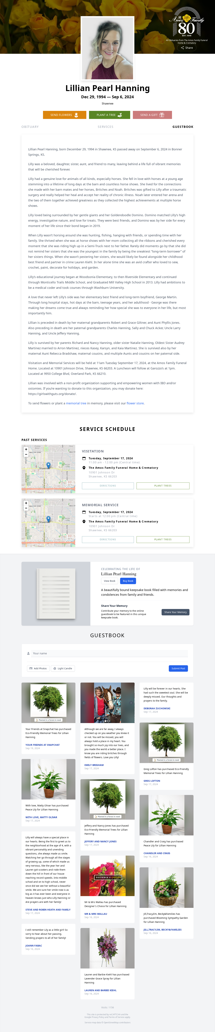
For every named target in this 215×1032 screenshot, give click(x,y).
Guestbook (183, 127)
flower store (135, 403)
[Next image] (131, 703)
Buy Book (128, 580)
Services (105, 127)
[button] (48, 465)
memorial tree (76, 403)
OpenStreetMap (111, 1022)
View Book (109, 580)
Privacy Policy (98, 1017)
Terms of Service (116, 1017)
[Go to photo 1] (105, 721)
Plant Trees (163, 485)
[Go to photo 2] (107, 721)
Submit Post (178, 668)
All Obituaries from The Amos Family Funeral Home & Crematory (187, 41)
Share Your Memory (175, 612)
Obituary (30, 127)
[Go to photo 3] (109, 721)
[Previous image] (84, 703)
